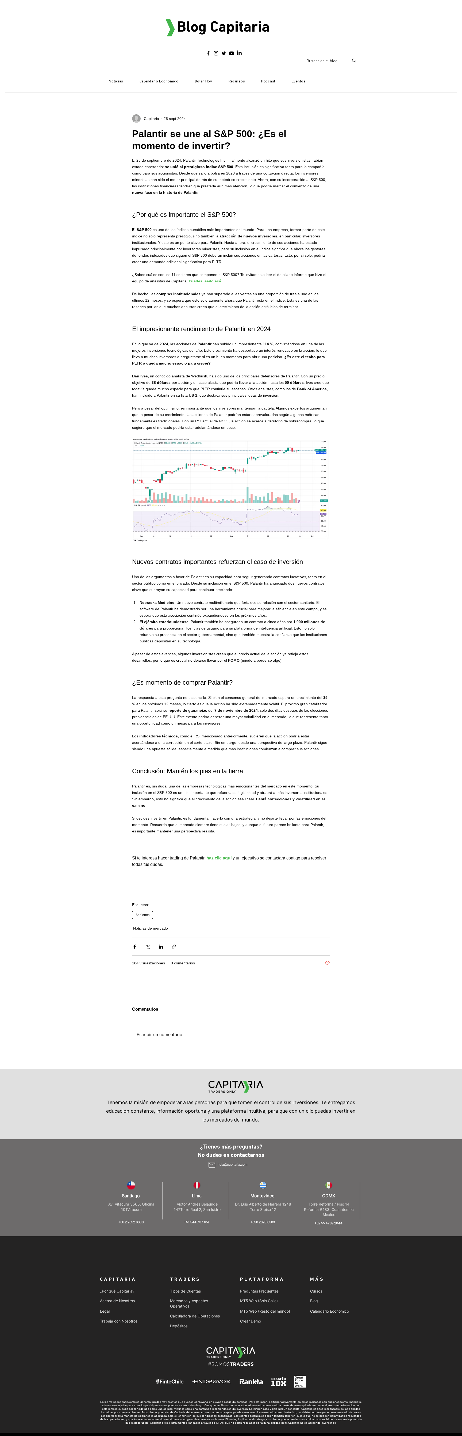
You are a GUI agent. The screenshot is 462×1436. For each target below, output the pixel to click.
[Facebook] (208, 53)
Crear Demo (250, 1321)
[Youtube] (231, 53)
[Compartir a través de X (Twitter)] (147, 946)
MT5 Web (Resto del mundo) (265, 1311)
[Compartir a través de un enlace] (173, 946)
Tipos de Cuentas (185, 1291)
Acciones (142, 915)
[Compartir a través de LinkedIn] (160, 946)
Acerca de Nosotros (117, 1300)
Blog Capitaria (223, 27)
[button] (236, 82)
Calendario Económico (329, 1311)
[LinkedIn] (239, 53)
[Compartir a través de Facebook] (134, 946)
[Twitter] (224, 53)
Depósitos (178, 1326)
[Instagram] (216, 53)
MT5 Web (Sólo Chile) (259, 1300)
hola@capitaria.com (232, 1164)
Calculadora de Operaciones (195, 1316)
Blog (314, 1300)
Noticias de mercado (150, 928)
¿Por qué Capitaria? (117, 1291)
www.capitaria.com (305, 1405)
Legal (105, 1311)
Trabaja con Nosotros (118, 1321)
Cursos (316, 1291)
